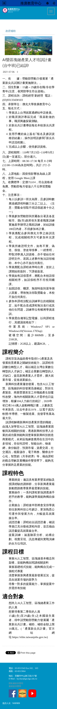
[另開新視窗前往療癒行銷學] (22, 693)
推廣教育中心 (30, 3)
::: (0, 8)
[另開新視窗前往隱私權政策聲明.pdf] (13, 693)
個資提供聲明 (15, 686)
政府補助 (11, 30)
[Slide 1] (50, 50)
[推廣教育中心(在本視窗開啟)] (10, 10)
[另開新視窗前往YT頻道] (32, 693)
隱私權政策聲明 (16, 683)
